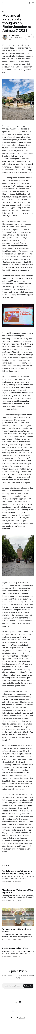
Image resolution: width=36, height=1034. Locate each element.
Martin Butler (14, 35)
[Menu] (33, 3)
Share (29, 37)
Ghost (22, 1018)
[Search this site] (29, 3)
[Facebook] (20, 1002)
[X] (16, 1002)
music (4, 11)
